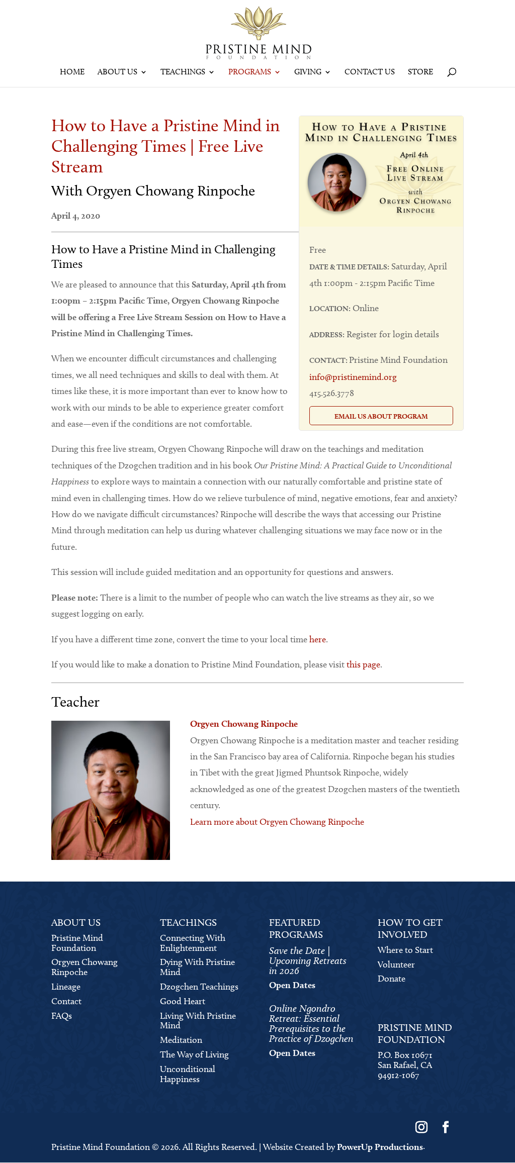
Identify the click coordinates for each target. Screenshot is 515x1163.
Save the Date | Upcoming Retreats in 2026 (308, 960)
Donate (391, 978)
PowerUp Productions (380, 1146)
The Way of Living (194, 1054)
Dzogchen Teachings (199, 986)
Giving (307, 72)
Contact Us (370, 72)
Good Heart (182, 1001)
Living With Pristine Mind (198, 1020)
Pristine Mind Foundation (77, 942)
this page (363, 664)
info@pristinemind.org (353, 376)
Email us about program (381, 416)
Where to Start (405, 949)
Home (72, 72)
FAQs (61, 1015)
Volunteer (396, 964)
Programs (249, 72)
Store (420, 72)
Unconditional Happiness (187, 1074)
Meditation (181, 1039)
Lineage (65, 986)
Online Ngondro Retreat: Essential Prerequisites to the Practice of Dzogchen (311, 1023)
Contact (66, 1001)
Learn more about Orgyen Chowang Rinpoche (277, 821)
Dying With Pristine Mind (197, 967)
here (317, 639)
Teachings (182, 72)
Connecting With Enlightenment (192, 942)
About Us (117, 72)
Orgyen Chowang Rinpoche (84, 967)
